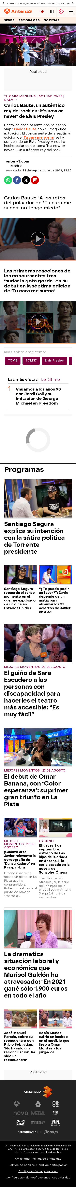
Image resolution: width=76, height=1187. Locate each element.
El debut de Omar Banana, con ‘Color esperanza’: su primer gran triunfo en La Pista (36, 790)
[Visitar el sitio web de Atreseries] (55, 1113)
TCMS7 (31, 360)
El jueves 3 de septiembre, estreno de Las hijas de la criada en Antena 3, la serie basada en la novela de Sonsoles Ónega (54, 859)
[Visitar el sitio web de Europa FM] (38, 1123)
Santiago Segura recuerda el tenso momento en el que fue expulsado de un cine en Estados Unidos (20, 598)
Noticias (51, 20)
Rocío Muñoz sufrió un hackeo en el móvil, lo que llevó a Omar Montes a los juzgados (54, 1042)
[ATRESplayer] (61, 12)
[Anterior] (3, 3)
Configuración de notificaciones (28, 1177)
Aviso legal (22, 1158)
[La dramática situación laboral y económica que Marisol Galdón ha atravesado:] (38, 929)
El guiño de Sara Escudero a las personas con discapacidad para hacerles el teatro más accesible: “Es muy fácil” (32, 693)
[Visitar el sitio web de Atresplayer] (29, 1132)
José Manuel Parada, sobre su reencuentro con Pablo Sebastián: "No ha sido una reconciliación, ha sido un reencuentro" (19, 1046)
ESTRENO (46, 841)
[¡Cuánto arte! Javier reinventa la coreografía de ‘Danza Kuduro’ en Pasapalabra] (20, 827)
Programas (29, 20)
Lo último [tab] (50, 379)
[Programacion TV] (52, 12)
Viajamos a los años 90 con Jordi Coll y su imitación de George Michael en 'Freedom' (38, 396)
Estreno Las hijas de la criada (26, 3)
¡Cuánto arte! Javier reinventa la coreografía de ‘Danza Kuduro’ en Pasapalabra (20, 859)
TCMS (12, 360)
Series (9, 20)
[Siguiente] (73, 3)
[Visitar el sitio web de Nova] (21, 1113)
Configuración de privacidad (38, 1171)
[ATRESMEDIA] (38, 1091)
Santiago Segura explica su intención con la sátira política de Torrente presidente (34, 538)
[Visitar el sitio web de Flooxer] (51, 1132)
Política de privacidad (46, 1158)
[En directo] (42, 12)
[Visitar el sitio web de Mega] (38, 1113)
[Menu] (71, 12)
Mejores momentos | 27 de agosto (34, 667)
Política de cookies (22, 1165)
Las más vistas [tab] (23, 379)
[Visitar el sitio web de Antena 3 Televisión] (21, 1104)
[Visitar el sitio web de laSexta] (38, 1104)
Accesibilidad (61, 1177)
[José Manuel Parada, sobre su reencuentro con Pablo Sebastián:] (20, 1019)
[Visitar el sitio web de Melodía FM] (55, 1123)
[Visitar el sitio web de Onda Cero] (21, 1123)
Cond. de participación (51, 1165)
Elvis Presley (54, 360)
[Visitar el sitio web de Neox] (55, 1104)
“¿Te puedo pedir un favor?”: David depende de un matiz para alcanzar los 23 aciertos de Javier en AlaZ (55, 600)
